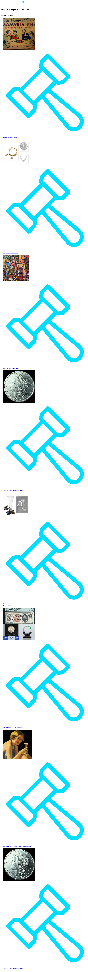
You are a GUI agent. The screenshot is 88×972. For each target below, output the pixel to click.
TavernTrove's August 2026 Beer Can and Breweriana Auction (17, 846)
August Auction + (7, 605)
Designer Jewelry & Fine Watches (10, 253)
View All (2, 970)
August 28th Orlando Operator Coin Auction (13, 490)
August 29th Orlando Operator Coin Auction (13, 968)
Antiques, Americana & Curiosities (10, 137)
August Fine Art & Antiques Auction (11, 368)
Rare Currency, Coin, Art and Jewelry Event (13, 727)
